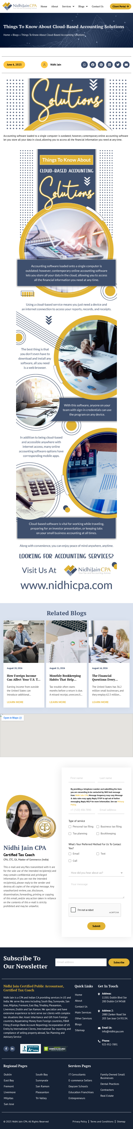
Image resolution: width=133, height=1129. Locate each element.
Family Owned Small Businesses (112, 1076)
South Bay (42, 1074)
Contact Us (97, 6)
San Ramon (42, 1086)
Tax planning (80, 833)
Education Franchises (81, 1092)
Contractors (107, 1089)
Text (103, 853)
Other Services (83, 1018)
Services (66, 6)
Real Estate (107, 1095)
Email (76, 853)
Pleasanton (42, 1092)
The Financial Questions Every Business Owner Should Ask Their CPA (108, 681)
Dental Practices (109, 1084)
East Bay (9, 1080)
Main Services (83, 1012)
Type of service (77, 821)
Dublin (8, 1074)
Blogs (81, 6)
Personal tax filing (83, 826)
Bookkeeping (108, 833)
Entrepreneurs (77, 1098)
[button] (84, 64)
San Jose (9, 1104)
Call (75, 860)
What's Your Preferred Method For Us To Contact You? (95, 846)
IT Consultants (77, 1074)
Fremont (9, 1086)
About (54, 6)
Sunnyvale (42, 1080)
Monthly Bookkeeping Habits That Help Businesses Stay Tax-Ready (65, 681)
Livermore (10, 1092)
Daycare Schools (78, 1086)
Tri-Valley (41, 1098)
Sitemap (80, 1030)
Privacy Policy (80, 1121)
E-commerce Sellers (80, 1080)
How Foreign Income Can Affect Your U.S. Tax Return (24, 679)
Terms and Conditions (101, 1121)
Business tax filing (111, 826)
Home (44, 6)
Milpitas (8, 1098)
